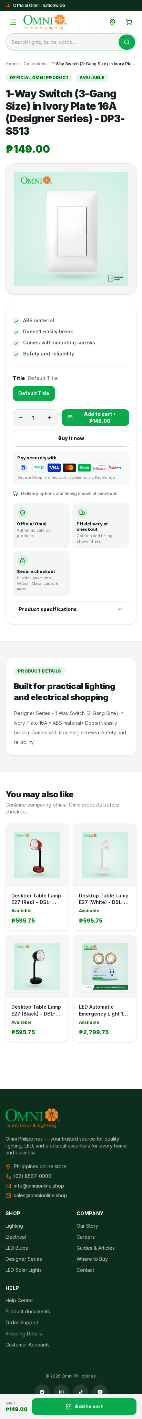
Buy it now (71, 438)
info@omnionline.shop (39, 1186)
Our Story (87, 1226)
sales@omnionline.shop (40, 1195)
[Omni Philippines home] (45, 22)
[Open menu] (13, 22)
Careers (86, 1237)
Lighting (14, 1226)
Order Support (22, 1322)
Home (12, 63)
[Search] (127, 42)
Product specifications (48, 609)
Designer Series (24, 1259)
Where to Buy (92, 1259)
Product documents (28, 1311)
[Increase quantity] (49, 417)
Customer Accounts (28, 1344)
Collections (35, 63)
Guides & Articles (96, 1248)
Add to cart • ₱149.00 (99, 417)
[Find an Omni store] (112, 22)
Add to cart (88, 1406)
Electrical (16, 1237)
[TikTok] (80, 1392)
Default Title (33, 393)
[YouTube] (100, 1392)
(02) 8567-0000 (32, 1176)
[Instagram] (61, 1392)
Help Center (19, 1300)
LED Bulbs (17, 1248)
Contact (85, 1270)
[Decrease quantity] (20, 417)
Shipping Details (24, 1333)
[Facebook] (42, 1392)
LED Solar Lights (24, 1270)
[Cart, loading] (128, 22)
